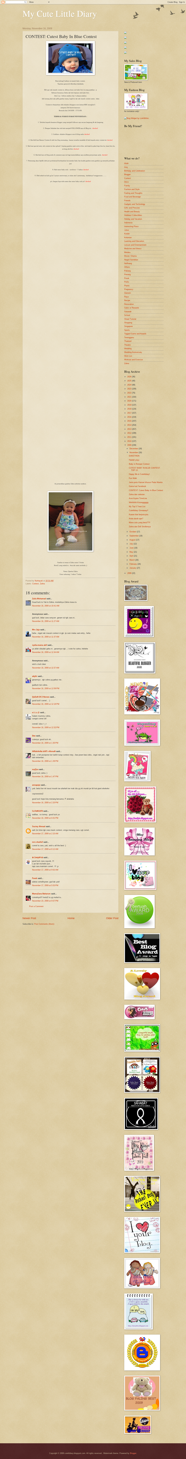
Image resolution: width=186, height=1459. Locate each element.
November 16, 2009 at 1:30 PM (45, 743)
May (131, 552)
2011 (129, 437)
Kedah (127, 234)
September (134, 536)
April (131, 556)
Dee (33, 736)
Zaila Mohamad (39, 599)
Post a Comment (36, 906)
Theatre (127, 345)
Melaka (127, 252)
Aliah (126, 163)
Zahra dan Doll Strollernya (140, 526)
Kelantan (128, 237)
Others (127, 267)
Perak (126, 278)
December (134, 448)
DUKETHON (134, 456)
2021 (129, 397)
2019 (129, 405)
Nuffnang (128, 263)
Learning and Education (134, 241)
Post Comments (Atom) (44, 924)
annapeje (36, 785)
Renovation (129, 304)
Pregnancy (128, 289)
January (133, 568)
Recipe (127, 300)
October (133, 532)
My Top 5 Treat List (137, 506)
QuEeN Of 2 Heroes (40, 697)
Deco (126, 182)
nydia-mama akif (39, 645)
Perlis (126, 282)
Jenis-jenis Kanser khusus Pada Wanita (145, 482)
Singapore (128, 326)
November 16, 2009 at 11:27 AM (45, 621)
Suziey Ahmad (38, 826)
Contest (35, 584)
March (132, 560)
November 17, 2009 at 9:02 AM (45, 870)
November (134, 452)
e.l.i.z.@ (36, 712)
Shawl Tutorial (130, 319)
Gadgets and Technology (134, 204)
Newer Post (29, 918)
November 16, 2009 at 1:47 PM (45, 776)
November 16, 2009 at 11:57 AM (45, 668)
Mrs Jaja (36, 630)
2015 (129, 421)
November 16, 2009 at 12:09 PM (45, 688)
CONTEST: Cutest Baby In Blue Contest (146, 490)
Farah (34, 878)
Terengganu (129, 337)
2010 (129, 441)
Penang (127, 274)
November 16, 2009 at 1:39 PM (45, 761)
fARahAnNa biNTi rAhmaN (44, 751)
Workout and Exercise (133, 360)
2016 (129, 417)
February (133, 564)
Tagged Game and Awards (135, 334)
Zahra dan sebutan (137, 494)
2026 (129, 377)
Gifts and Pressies (132, 208)
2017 (129, 413)
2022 (129, 393)
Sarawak (128, 311)
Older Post (112, 918)
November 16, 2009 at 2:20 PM (45, 802)
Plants (127, 286)
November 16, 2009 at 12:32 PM (45, 727)
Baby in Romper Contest (139, 464)
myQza (35, 769)
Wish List (128, 356)
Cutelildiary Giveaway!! (138, 510)
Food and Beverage (132, 197)
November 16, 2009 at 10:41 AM (45, 606)
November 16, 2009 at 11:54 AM (45, 652)
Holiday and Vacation (133, 219)
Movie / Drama (130, 256)
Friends (127, 200)
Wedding (128, 348)
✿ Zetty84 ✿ (37, 857)
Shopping (128, 323)
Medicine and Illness (133, 248)
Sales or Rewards (131, 308)
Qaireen (127, 293)
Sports (127, 330)
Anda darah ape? (136, 518)
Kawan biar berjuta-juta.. (139, 514)
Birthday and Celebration (134, 171)
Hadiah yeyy (134, 460)
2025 (129, 381)
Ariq (126, 167)
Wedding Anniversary (133, 352)
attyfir (34, 676)
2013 (129, 429)
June (131, 548)
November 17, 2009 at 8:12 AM (45, 849)
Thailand (127, 341)
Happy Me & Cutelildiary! (139, 474)
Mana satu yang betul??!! (139, 522)
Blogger (127, 174)
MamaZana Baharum (41, 894)
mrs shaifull (37, 842)
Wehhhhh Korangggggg (138, 502)
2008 (129, 573)
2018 (129, 409)
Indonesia (128, 223)
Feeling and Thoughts (133, 193)
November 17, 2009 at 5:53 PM (45, 885)
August (132, 540)
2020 (129, 401)
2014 (129, 425)
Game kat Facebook (137, 486)
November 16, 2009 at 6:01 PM (45, 818)
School (127, 315)
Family (127, 186)
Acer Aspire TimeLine (138, 498)
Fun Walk (133, 478)
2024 (129, 385)
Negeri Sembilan (131, 260)
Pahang (127, 271)
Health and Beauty (132, 211)
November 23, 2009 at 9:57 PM (45, 901)
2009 (129, 445)
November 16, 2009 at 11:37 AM (45, 637)
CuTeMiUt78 (37, 811)
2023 (129, 389)
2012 (129, 433)
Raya (126, 297)
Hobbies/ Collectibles (133, 215)
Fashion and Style (132, 189)
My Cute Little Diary (60, 13)
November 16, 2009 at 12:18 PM (45, 704)
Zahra (42, 584)
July (131, 544)
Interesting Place (131, 226)
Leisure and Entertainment (135, 245)
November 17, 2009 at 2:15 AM (45, 833)
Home (71, 918)
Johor (126, 230)
